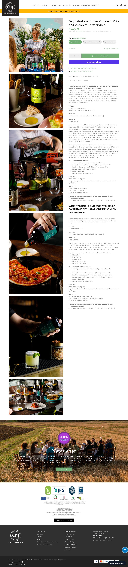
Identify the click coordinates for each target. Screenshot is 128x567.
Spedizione (81, 31)
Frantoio (39, 536)
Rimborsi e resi (70, 534)
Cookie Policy (69, 542)
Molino (39, 539)
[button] (125, 550)
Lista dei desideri (70, 547)
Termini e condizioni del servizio (47, 542)
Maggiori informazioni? (111, 49)
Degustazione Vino (109, 42)
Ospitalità (40, 534)
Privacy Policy (69, 539)
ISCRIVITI (64, 469)
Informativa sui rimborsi (44, 544)
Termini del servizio (71, 531)
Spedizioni (72, 49)
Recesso (68, 550)
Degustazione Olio (75, 42)
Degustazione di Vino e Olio (92, 42)
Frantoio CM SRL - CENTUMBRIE (87, 76)
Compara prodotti (71, 544)
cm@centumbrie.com (104, 540)
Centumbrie (41, 531)
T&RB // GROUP (20, 564)
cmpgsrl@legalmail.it (59, 560)
